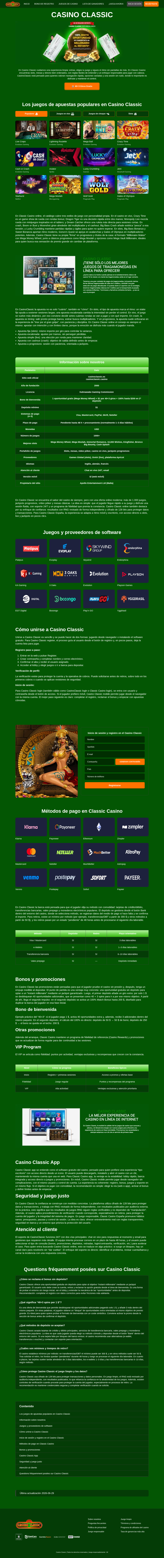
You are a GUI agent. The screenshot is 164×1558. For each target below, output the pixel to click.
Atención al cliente (28, 1467)
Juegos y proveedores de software (35, 1426)
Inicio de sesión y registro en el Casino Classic (41, 1438)
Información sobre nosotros (32, 1420)
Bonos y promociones (29, 1450)
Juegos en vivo (63, 114)
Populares (29, 114)
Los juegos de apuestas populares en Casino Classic (44, 1414)
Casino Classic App (28, 1455)
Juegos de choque (97, 114)
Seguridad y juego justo (30, 1461)
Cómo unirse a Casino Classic (33, 1432)
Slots (130, 114)
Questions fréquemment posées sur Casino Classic (43, 1473)
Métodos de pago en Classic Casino (36, 1444)
